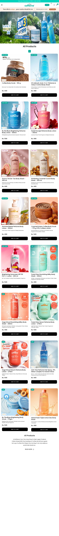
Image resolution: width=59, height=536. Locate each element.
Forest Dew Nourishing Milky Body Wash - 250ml (43, 275)
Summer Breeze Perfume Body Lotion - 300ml (12, 227)
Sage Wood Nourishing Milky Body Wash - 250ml (14, 323)
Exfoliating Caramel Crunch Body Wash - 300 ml (43, 179)
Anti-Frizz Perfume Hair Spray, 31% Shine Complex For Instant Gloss (43, 370)
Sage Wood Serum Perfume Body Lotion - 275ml (14, 370)
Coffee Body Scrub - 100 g (11, 83)
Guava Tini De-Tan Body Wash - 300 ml (13, 179)
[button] (1, 5)
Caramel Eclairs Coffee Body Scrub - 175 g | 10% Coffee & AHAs (43, 227)
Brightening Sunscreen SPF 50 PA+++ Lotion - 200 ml (12, 275)
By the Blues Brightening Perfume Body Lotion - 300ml (13, 131)
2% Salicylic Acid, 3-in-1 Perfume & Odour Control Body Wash (43, 84)
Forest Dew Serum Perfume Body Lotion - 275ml (42, 323)
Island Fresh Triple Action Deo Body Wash (43, 418)
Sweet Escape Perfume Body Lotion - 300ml (43, 131)
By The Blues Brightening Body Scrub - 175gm (12, 418)
